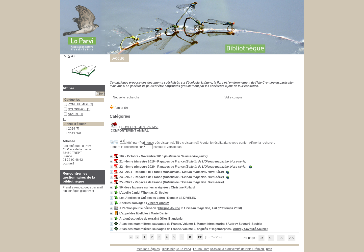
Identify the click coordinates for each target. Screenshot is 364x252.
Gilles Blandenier (172, 218)
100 (280, 238)
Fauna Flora (201, 249)
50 (270, 238)
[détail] (111, 156)
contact (68, 163)
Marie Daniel (159, 213)
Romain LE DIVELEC (181, 198)
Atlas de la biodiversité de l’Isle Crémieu (237, 249)
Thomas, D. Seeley (155, 192)
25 (261, 238)
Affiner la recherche (262, 142)
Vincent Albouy (158, 203)
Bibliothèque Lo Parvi (176, 249)
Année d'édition (75, 124)
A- (65, 55)
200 (291, 238)
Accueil (119, 58)
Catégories (72, 99)
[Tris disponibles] (122, 142)
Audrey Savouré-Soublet (245, 224)
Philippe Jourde (169, 208)
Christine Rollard (183, 187)
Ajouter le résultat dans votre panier (224, 142)
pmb (269, 249)
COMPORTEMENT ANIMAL (139, 127)
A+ (73, 56)
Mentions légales (148, 249)
